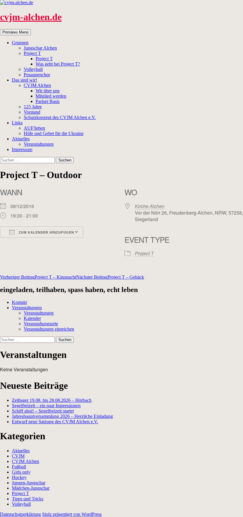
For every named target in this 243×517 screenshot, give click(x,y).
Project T (32, 53)
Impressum (22, 149)
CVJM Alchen (37, 85)
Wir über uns (48, 90)
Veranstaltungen (39, 144)
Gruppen (20, 42)
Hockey (19, 477)
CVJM (18, 456)
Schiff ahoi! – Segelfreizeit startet (43, 410)
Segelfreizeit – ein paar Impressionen (46, 405)
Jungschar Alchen (40, 47)
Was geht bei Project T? (58, 63)
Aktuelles (21, 138)
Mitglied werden (51, 96)
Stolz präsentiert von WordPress (72, 514)
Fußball (19, 466)
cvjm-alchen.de (31, 17)
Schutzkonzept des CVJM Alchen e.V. (60, 117)
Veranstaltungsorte (41, 323)
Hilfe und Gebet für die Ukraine (54, 133)
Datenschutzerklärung (20, 514)
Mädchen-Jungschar (30, 488)
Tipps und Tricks (27, 498)
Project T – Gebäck (110, 277)
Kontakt (19, 302)
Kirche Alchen (149, 206)
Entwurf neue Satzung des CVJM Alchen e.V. (55, 421)
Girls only (21, 472)
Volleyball (33, 69)
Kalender (32, 318)
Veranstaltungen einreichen (49, 329)
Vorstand (32, 112)
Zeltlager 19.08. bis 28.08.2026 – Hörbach (52, 400)
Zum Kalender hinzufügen (45, 232)
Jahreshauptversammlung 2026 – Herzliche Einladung (62, 416)
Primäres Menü (15, 32)
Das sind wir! (24, 80)
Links (17, 122)
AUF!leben (34, 128)
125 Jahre (33, 106)
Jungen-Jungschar (28, 482)
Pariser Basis (48, 101)
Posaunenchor (37, 74)
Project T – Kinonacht (38, 277)
